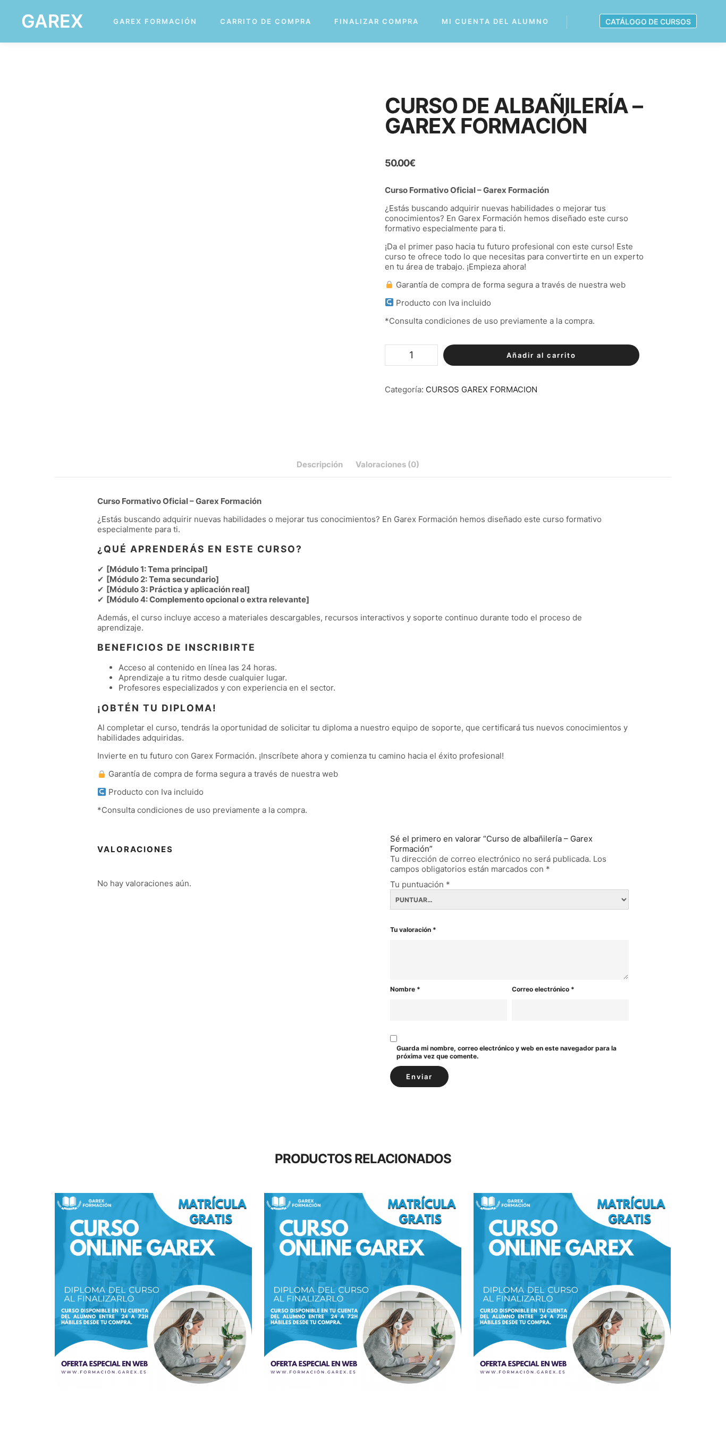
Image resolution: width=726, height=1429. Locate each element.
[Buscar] (584, 22)
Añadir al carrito (541, 355)
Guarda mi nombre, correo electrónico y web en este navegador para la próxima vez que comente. (506, 1052)
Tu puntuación (420, 884)
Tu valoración (413, 930)
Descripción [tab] (320, 464)
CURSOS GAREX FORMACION (481, 389)
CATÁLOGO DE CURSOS (648, 21)
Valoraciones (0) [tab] (387, 464)
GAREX (52, 21)
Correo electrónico (543, 989)
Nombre (405, 989)
